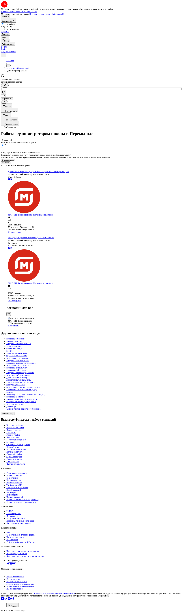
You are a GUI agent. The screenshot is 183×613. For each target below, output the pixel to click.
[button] (4, 47)
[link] (5, 40)
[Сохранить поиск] (3, 92)
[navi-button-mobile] (3, 55)
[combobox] (13, 79)
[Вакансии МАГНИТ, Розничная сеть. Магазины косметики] (94, 197)
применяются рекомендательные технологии (54, 593)
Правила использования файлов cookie (47, 14)
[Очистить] (5, 85)
